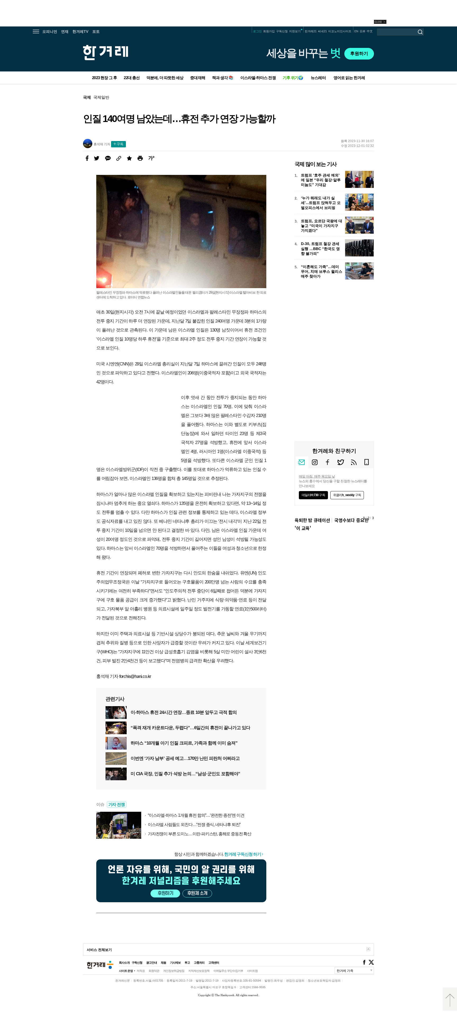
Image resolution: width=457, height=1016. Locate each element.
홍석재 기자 (102, 144)
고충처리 (199, 962)
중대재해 (197, 77)
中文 (370, 31)
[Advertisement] (334, 695)
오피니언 (49, 31)
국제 (87, 97)
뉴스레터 (318, 77)
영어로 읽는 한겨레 (349, 77)
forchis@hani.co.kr (135, 676)
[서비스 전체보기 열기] (368, 949)
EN (356, 31)
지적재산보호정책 (198, 970)
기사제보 (175, 962)
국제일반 (101, 97)
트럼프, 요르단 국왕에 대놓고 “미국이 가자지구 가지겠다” (321, 226)
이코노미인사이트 (339, 31)
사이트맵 (252, 970)
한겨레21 (311, 31)
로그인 (257, 31)
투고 (187, 962)
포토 (96, 31)
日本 (362, 31)
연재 (64, 31)
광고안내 (151, 962)
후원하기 (359, 53)
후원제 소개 (197, 893)
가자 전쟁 (116, 804)
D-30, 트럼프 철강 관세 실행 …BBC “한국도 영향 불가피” (320, 248)
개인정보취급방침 (173, 970)
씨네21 (322, 31)
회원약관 (154, 970)
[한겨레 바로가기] (101, 973)
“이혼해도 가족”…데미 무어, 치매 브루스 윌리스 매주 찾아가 (321, 271)
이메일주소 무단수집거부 (228, 970)
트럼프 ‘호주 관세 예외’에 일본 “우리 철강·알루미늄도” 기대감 (321, 180)
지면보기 (295, 31)
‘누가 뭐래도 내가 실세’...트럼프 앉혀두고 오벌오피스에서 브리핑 (321, 203)
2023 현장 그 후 (104, 77)
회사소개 (124, 962)
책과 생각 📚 (223, 77)
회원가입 (269, 31)
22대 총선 (132, 77)
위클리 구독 (347, 495)
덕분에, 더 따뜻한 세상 (165, 77)
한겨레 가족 (345, 971)
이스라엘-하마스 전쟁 (258, 77)
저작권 (141, 970)
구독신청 (282, 31)
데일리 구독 (313, 495)
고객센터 (213, 962)
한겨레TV (80, 31)
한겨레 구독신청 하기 (242, 854)
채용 (163, 962)
